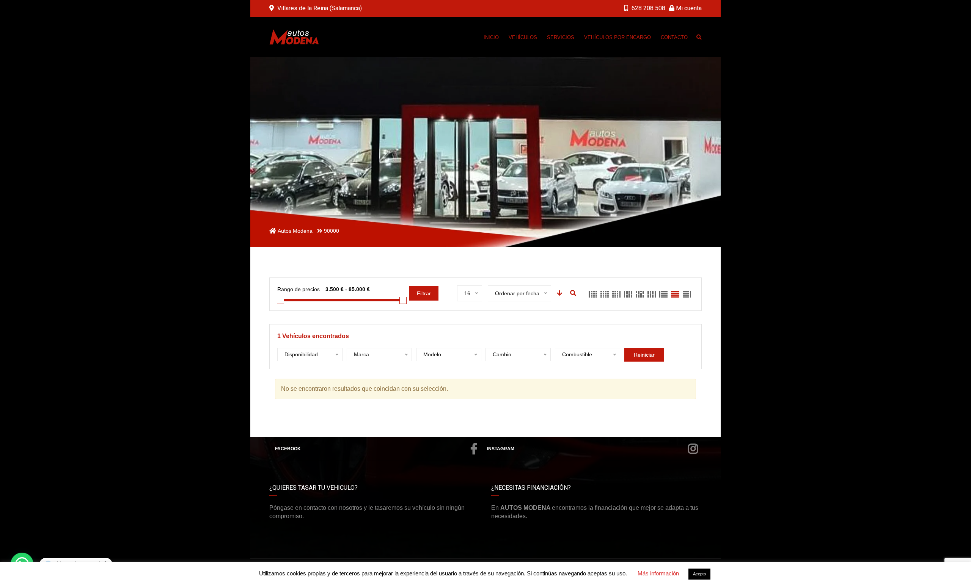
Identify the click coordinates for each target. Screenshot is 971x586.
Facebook (288, 448)
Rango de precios (298, 289)
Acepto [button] (699, 574)
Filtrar (424, 293)
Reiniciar (644, 355)
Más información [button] (658, 573)
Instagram (500, 448)
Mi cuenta (688, 8)
